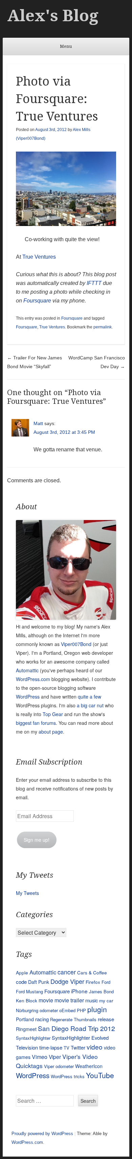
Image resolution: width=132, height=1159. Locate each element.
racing (42, 1019)
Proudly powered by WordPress (42, 1133)
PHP (81, 1010)
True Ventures (39, 257)
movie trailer (69, 1000)
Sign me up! (36, 839)
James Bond (101, 991)
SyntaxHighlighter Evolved (80, 1037)
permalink (102, 327)
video (95, 1046)
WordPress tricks (68, 1076)
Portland (25, 1019)
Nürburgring (27, 1010)
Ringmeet (26, 1029)
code (21, 981)
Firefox (93, 981)
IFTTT (94, 283)
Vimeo (39, 1056)
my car (106, 1000)
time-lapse (50, 1047)
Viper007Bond (76, 644)
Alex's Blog (52, 15)
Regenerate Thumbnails (73, 1019)
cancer (67, 972)
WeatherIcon (89, 1066)
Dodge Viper (67, 981)
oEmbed (67, 1010)
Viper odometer (59, 1066)
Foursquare (37, 300)
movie (46, 1000)
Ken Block (26, 1000)
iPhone (79, 991)
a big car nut (90, 705)
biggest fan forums (36, 722)
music (91, 1000)
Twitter (78, 1047)
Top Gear (53, 714)
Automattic (27, 670)
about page (51, 731)
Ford (106, 982)
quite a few (89, 696)
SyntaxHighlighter (33, 1038)
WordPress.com (33, 679)
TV (66, 1047)
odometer (49, 1010)
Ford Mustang (29, 991)
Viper (55, 1056)
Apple (22, 972)
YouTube (100, 1075)
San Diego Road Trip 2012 (76, 1028)
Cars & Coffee (92, 972)
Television (27, 1047)
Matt (38, 423)
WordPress (28, 696)
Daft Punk (38, 981)
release (106, 1019)
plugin (97, 1009)
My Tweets (27, 893)
